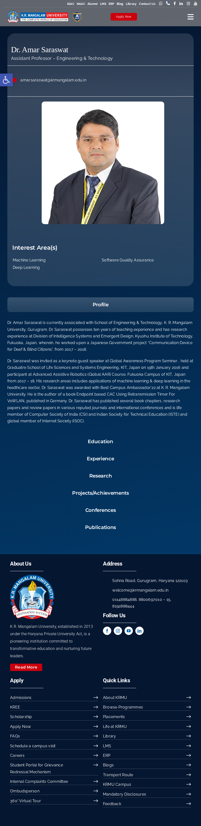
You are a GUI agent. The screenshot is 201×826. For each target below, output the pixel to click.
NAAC (81, 4)
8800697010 (150, 599)
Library (131, 4)
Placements (114, 716)
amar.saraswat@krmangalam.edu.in (53, 80)
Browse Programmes (123, 707)
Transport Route (118, 775)
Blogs (108, 765)
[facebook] (107, 631)
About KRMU (115, 697)
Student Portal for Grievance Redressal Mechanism (36, 768)
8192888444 (123, 606)
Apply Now (123, 16)
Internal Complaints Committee (39, 781)
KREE (15, 707)
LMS (103, 4)
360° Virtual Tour (25, 801)
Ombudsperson (24, 791)
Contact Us (147, 4)
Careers (17, 755)
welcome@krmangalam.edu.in (140, 590)
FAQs (15, 736)
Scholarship (21, 716)
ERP (111, 4)
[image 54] (32, 576)
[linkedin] (139, 631)
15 (168, 599)
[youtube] (129, 631)
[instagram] (118, 631)
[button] (6, 80)
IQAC (70, 4)
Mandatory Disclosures (124, 794)
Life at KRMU (115, 726)
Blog (120, 4)
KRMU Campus (117, 784)
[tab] (100, 304)
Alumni (93, 4)
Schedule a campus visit (33, 746)
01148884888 (124, 599)
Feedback (112, 803)
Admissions (20, 697)
